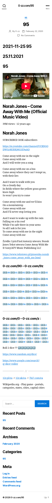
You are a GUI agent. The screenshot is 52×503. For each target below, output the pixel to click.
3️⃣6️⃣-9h (44, 285)
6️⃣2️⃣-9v (14, 304)
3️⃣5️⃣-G (37, 332)
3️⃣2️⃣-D (13, 332)
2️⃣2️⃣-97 (13, 279)
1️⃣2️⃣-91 (13, 272)
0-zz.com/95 (26, 5)
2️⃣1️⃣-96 (6, 279)
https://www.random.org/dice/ (20, 354)
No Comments (28, 35)
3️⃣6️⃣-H (44, 332)
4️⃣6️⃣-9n (44, 291)
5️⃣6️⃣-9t (44, 298)
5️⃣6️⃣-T (45, 338)
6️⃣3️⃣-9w (22, 304)
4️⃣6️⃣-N (44, 335)
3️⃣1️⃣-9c (6, 285)
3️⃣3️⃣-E (21, 332)
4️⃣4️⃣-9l (28, 291)
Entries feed (10, 477)
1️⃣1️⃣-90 (6, 272)
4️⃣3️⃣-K (20, 335)
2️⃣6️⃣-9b (44, 279)
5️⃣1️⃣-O (6, 338)
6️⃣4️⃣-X (30, 342)
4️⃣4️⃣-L (28, 335)
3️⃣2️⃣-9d (13, 285)
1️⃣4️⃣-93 (29, 272)
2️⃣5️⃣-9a (36, 279)
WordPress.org (11, 485)
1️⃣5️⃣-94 (36, 272)
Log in (6, 473)
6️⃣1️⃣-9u (6, 304)
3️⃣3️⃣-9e (21, 285)
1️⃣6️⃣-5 (44, 325)
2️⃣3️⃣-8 (21, 328)
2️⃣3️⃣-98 (21, 279)
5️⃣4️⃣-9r (29, 298)
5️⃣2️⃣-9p (14, 298)
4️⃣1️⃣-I (5, 335)
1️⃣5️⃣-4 (36, 325)
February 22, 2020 (34, 31)
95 (26, 17)
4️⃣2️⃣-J (13, 335)
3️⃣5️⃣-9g (36, 285)
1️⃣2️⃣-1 (13, 325)
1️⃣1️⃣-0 (6, 325)
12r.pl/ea (7, 378)
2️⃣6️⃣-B (44, 328)
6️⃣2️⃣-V (14, 342)
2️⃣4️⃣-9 (28, 328)
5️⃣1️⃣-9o (6, 298)
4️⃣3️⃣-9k (20, 291)
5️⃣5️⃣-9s (36, 298)
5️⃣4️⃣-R (29, 338)
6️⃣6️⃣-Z (45, 342)
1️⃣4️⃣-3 (28, 325)
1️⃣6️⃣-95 (44, 272)
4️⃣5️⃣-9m (36, 291)
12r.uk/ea (21, 378)
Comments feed (12, 481)
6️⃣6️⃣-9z (45, 304)
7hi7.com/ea (36, 378)
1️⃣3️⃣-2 (21, 325)
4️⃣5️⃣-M (36, 335)
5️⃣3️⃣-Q (21, 338)
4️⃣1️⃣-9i (6, 291)
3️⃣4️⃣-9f (28, 285)
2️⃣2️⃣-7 (13, 328)
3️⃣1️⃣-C (6, 332)
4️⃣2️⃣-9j (13, 291)
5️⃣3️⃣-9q (21, 298)
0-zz (17, 31)
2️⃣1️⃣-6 (6, 328)
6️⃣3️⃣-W (21, 342)
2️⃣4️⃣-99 (29, 279)
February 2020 (11, 443)
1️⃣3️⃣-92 (21, 272)
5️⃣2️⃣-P (14, 338)
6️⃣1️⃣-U (6, 342)
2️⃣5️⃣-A (36, 328)
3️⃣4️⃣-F (29, 332)
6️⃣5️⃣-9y (37, 304)
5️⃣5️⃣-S (37, 338)
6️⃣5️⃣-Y (38, 342)
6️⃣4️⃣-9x (29, 304)
